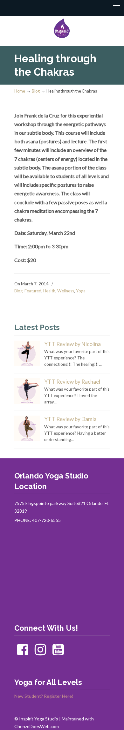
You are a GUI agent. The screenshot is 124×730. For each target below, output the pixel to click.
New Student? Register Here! (43, 696)
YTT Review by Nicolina (72, 344)
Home (19, 91)
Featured (32, 290)
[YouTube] (58, 652)
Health (49, 290)
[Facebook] (22, 652)
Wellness (65, 290)
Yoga (81, 290)
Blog (36, 91)
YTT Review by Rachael (72, 381)
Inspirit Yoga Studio (62, 28)
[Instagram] (40, 652)
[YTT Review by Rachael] (27, 402)
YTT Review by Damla (70, 419)
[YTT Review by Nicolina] (27, 364)
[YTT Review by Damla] (27, 439)
